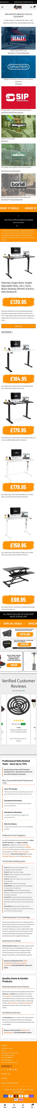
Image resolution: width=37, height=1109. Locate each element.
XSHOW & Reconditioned (15, 112)
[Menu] (3, 7)
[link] (18, 38)
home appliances (7, 996)
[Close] (35, 2)
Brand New (11, 53)
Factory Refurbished (23, 53)
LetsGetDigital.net (18, 1092)
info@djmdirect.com (11, 1062)
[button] (17, 748)
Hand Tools (24, 845)
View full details (6, 332)
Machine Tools (17, 852)
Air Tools (32, 849)
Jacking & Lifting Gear (9, 856)
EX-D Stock (18, 84)
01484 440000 (8, 1060)
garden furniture (13, 1003)
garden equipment (27, 1003)
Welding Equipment (25, 856)
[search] (31, 7)
